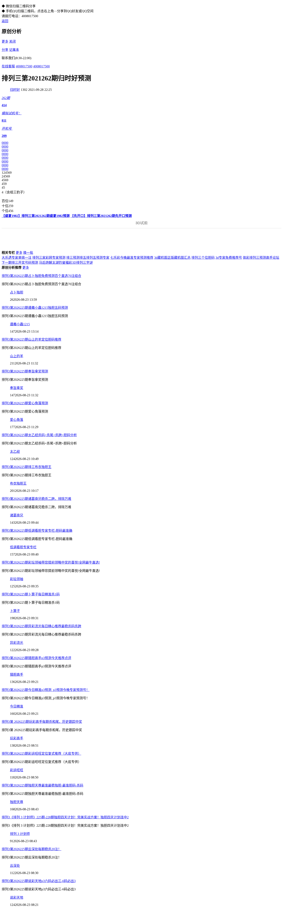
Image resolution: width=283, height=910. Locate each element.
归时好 (15, 89)
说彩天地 (16, 897)
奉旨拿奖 (16, 388)
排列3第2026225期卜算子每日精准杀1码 (31, 594)
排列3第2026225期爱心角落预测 (25, 403)
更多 (5, 41)
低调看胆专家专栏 (23, 547)
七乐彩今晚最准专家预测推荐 (131, 257)
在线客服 (8, 66)
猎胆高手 (16, 674)
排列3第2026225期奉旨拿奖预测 (25, 371)
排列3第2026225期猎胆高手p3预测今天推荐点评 (36, 658)
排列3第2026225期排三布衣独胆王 (26, 467)
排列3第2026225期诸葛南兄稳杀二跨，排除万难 (36, 498)
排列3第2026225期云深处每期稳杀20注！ (31, 849)
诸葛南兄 (16, 515)
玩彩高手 (16, 738)
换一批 (28, 252)
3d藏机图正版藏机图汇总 (172, 257)
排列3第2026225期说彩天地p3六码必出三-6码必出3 (39, 881)
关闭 (12, 41)
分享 (5, 49)
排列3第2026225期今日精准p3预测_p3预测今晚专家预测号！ (45, 690)
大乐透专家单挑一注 (16, 257)
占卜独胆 (16, 292)
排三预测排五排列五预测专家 (87, 257)
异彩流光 (16, 642)
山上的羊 (16, 356)
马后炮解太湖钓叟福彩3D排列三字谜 (66, 262)
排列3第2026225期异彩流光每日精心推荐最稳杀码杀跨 (41, 626)
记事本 (14, 49)
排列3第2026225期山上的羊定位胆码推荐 (31, 339)
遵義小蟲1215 (20, 324)
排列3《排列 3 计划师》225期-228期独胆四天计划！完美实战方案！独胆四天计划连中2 (65, 817)
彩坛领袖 (16, 579)
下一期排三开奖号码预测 (20, 262)
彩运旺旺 (16, 770)
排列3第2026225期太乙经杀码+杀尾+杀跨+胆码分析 (39, 435)
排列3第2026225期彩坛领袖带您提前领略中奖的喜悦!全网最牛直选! (51, 562)
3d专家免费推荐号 (228, 257)
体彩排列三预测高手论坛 (261, 257)
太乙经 (15, 451)
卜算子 (15, 611)
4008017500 (24, 66)
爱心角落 (16, 419)
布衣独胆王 (18, 483)
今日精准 (16, 706)
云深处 (15, 865)
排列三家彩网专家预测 (48, 257)
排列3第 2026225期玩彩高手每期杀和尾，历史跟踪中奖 (42, 721)
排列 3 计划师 (20, 834)
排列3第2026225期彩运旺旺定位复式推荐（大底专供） (41, 753)
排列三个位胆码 (203, 257)
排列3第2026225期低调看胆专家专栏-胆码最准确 (37, 530)
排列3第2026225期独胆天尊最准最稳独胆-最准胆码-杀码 (42, 785)
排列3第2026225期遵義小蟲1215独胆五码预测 (35, 307)
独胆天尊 (16, 802)
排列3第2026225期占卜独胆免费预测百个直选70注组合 (41, 276)
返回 (5, 21)
